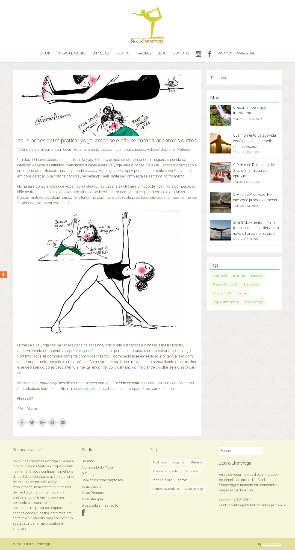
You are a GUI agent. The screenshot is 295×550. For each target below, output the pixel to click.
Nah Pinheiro (271, 544)
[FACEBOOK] (209, 54)
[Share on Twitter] (32, 421)
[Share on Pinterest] (52, 421)
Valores (144, 53)
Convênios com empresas (102, 480)
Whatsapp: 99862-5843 (237, 53)
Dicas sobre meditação (100, 505)
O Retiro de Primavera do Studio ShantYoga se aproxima (253, 170)
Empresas (100, 53)
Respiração (251, 284)
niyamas (239, 275)
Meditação (220, 275)
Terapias (123, 53)
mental (106, 351)
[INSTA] (198, 54)
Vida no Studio (222, 293)
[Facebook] (83, 514)
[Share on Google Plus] (42, 421)
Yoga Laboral (92, 486)
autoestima (82, 388)
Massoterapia (92, 499)
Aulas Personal (93, 493)
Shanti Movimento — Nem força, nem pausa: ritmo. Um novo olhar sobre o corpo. (256, 228)
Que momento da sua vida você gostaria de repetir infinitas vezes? (254, 141)
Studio (45, 53)
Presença (257, 275)
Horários (88, 461)
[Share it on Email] (62, 421)
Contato (181, 53)
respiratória (88, 351)
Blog (162, 53)
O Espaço (89, 474)
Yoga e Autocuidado (226, 302)
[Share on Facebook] (21, 421)
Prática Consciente (225, 284)
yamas (243, 293)
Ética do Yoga (254, 302)
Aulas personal (72, 53)
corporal (70, 351)
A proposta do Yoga (97, 467)
